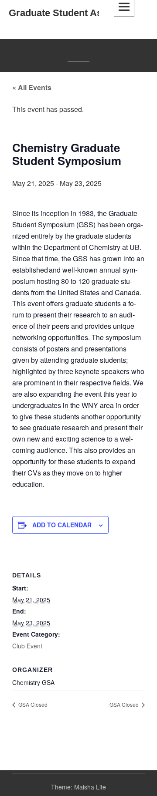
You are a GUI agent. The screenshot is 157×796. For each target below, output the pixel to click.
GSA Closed (32, 704)
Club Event (27, 645)
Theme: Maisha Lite (78, 787)
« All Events (31, 87)
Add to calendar (62, 524)
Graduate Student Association (76, 12)
